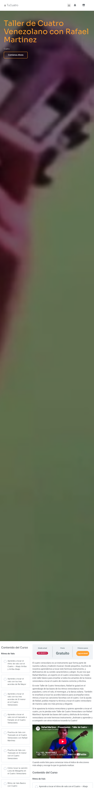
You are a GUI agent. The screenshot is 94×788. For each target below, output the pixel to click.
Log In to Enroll (83, 653)
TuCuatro (12, 5)
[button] (69, 5)
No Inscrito (42, 653)
